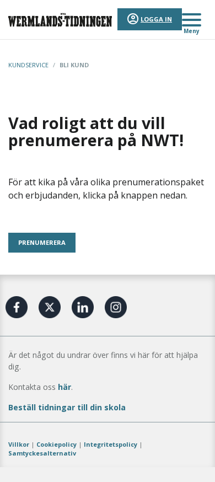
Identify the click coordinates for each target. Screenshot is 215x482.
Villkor (18, 444)
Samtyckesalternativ (42, 453)
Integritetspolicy (110, 444)
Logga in (156, 19)
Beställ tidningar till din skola (67, 407)
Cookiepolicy (56, 444)
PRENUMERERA (42, 242)
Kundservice (28, 65)
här (64, 387)
